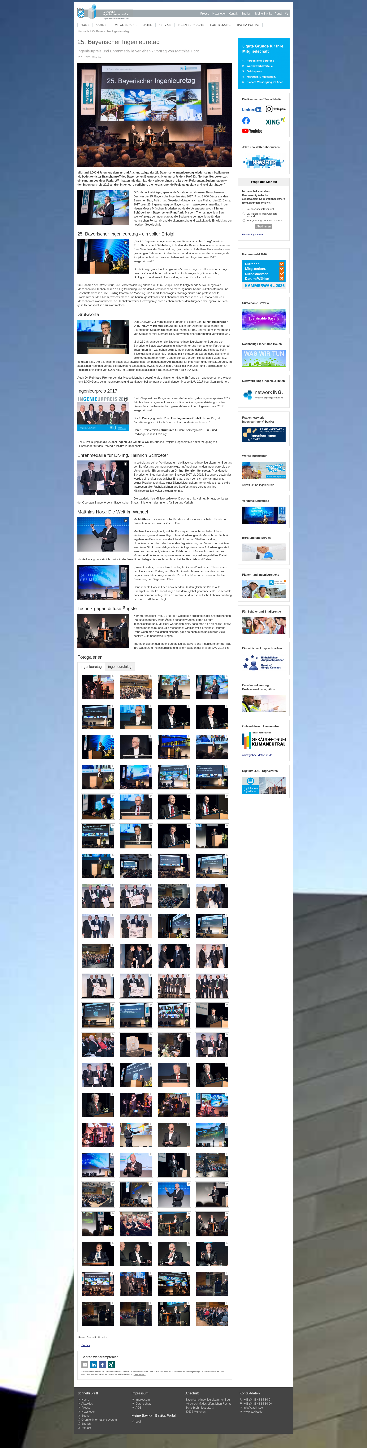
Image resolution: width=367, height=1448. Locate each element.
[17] (98, 806)
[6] (136, 717)
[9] (98, 747)
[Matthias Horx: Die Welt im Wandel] (103, 582)
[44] (212, 986)
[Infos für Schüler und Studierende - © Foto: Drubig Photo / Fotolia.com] (264, 626)
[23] (174, 836)
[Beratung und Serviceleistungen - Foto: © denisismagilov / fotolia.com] (264, 552)
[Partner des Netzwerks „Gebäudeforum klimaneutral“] (264, 740)
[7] (174, 717)
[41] (98, 986)
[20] (212, 806)
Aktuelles (87, 1403)
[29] (98, 896)
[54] (136, 1075)
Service (165, 24)
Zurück (85, 1345)
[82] (136, 1284)
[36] (212, 926)
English (86, 1423)
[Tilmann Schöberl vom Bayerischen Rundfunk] (103, 207)
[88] (212, 1314)
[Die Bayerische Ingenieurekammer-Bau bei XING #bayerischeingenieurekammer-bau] (275, 121)
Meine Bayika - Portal (268, 13)
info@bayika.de (253, 1407)
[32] (212, 896)
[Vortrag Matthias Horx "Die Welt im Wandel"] (103, 534)
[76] (212, 1224)
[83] (174, 1284)
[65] (98, 1165)
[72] (212, 1194)
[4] (212, 687)
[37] (98, 956)
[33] (98, 926)
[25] (98, 866)
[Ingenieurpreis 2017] (103, 413)
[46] (136, 1015)
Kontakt (233, 13)
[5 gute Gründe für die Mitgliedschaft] (264, 64)
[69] (98, 1194)
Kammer (102, 24)
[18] (136, 806)
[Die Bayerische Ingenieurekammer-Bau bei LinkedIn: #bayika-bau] (252, 109)
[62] (136, 1135)
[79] (174, 1254)
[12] (212, 747)
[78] (136, 1254)
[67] (174, 1165)
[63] (174, 1135)
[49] (98, 1045)
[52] (212, 1045)
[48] (212, 1015)
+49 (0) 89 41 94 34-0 (257, 1399)
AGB (139, 1407)
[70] (136, 1194)
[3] (174, 687)
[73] (98, 1224)
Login (139, 1421)
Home (85, 24)
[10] (136, 747)
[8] (212, 717)
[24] (212, 836)
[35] (174, 926)
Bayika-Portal (248, 24)
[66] (136, 1165)
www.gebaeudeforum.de (257, 755)
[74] (136, 1224)
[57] (98, 1105)
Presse (204, 13)
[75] (174, 1224)
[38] (136, 956)
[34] (136, 926)
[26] (136, 866)
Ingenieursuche (191, 24)
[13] (98, 777)
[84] (212, 1284)
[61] (98, 1135)
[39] (174, 956)
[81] (98, 1284)
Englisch (246, 13)
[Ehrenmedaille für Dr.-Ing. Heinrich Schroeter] (103, 477)
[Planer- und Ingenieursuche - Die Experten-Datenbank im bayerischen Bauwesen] (264, 589)
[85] (98, 1314)
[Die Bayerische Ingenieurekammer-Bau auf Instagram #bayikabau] (276, 109)
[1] (98, 687)
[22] (136, 836)
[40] (212, 956)
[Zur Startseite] (105, 12)
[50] (136, 1045)
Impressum (143, 1399)
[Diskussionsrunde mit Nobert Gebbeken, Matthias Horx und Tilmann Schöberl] (103, 631)
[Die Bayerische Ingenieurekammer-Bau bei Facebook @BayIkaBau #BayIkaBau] (246, 121)
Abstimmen (263, 226)
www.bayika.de (253, 1411)
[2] (136, 687)
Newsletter (219, 13)
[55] (174, 1075)
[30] (136, 896)
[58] (136, 1105)
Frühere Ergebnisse (252, 234)
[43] (174, 986)
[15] (174, 777)
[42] (136, 986)
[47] (174, 1015)
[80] (212, 1254)
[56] (212, 1075)
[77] (98, 1254)
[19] (174, 806)
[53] (98, 1075)
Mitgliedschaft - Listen (133, 24)
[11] (174, 747)
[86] (136, 1314)
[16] (212, 777)
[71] (174, 1194)
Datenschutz (139, 1374)
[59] (174, 1105)
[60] (212, 1105)
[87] (174, 1314)
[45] (98, 1015)
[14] (136, 777)
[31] (174, 896)
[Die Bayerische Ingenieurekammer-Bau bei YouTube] (252, 131)
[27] (174, 866)
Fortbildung (220, 24)
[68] (212, 1165)
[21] (98, 836)
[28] (212, 866)
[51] (174, 1045)
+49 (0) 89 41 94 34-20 (258, 1403)
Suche (86, 1415)
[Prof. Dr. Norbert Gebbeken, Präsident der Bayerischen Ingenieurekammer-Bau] (103, 256)
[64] (212, 1135)
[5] (98, 717)
